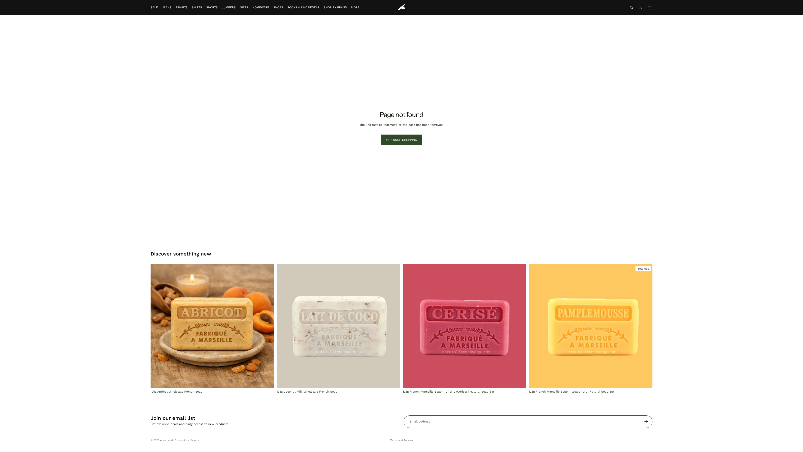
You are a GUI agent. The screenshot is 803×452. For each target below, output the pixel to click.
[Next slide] (394, 326)
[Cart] (649, 7)
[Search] (631, 7)
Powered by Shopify (186, 440)
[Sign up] (646, 421)
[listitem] (355, 7)
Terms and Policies (401, 440)
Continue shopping (401, 139)
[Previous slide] (283, 326)
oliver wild (166, 440)
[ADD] (267, 381)
